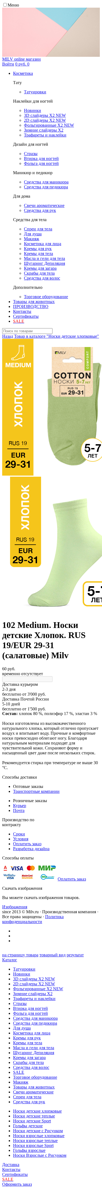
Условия (20, 839)
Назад (7, 336)
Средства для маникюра (35, 1018)
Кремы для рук (27, 1038)
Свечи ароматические (33, 1092)
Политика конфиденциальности (33, 919)
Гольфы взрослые (29, 1150)
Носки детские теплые (34, 1116)
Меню (13, 5)
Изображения (14, 907)
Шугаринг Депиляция (33, 1052)
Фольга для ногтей (30, 1013)
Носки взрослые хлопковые (38, 1135)
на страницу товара (20, 955)
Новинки (21, 974)
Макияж (20, 1082)
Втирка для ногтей (30, 1008)
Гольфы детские (28, 1125)
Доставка (10, 1164)
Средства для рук (29, 1101)
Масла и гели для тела (33, 1047)
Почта (18, 810)
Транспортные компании (36, 791)
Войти (8, 64)
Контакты (22, 311)
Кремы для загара (29, 1057)
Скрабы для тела (28, 1062)
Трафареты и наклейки (34, 998)
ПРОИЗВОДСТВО (30, 306)
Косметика (23, 73)
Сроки (19, 834)
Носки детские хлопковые (37, 1111)
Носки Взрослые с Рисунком (39, 1155)
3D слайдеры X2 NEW (34, 979)
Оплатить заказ (27, 843)
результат (75, 955)
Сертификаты (26, 316)
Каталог (9, 959)
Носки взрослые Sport (33, 1145)
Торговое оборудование (35, 1077)
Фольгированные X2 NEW (38, 988)
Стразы (20, 1003)
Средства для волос (31, 1067)
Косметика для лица (31, 1033)
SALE (18, 1072)
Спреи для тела (27, 1097)
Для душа (22, 1028)
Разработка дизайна (31, 848)
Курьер (19, 805)
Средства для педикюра (35, 1023)
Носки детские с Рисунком (38, 1130)
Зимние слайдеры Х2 (32, 993)
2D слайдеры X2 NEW (34, 984)
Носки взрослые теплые (35, 1140)
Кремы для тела (27, 1042)
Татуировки (24, 969)
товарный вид (52, 955)
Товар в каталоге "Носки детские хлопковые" (56, 336)
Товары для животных (34, 301)
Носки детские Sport (32, 1121)
